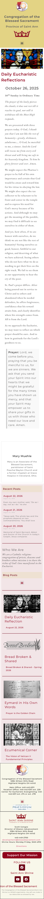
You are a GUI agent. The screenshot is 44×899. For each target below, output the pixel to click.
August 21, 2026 (12, 510)
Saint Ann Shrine (22, 872)
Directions (21, 846)
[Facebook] (22, 867)
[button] (22, 43)
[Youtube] (18, 879)
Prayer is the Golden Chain (20, 713)
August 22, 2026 (13, 496)
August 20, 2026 (13, 526)
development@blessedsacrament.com (21, 840)
